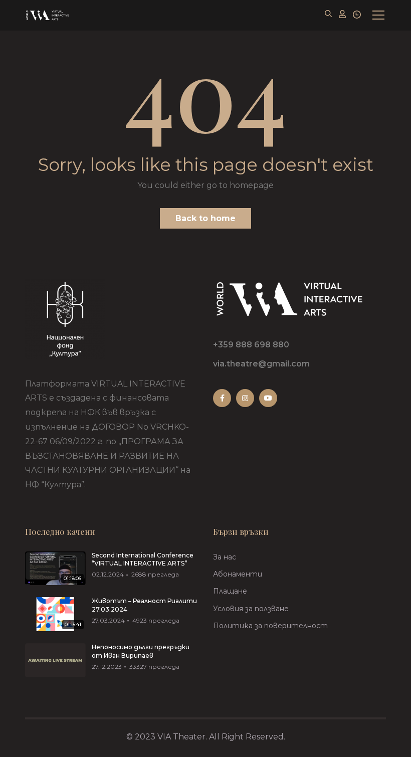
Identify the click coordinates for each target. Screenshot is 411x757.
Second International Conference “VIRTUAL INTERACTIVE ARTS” (142, 559)
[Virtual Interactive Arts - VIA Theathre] (47, 15)
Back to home (205, 218)
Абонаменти (237, 574)
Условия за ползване (251, 608)
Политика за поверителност (270, 625)
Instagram (245, 398)
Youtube (268, 398)
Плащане (230, 591)
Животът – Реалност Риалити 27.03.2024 (144, 605)
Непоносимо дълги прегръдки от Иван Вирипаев (140, 651)
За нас (224, 556)
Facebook (222, 398)
